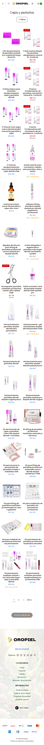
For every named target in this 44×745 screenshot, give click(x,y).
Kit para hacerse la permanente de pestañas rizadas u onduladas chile (11, 468)
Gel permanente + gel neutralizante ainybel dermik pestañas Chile (32, 326)
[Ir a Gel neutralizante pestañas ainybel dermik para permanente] (11, 312)
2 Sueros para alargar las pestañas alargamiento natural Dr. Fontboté (32, 54)
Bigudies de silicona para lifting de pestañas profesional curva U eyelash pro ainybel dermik (11, 249)
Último (29, 600)
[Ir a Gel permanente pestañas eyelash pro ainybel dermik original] (33, 383)
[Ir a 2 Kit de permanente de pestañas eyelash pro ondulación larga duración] (11, 38)
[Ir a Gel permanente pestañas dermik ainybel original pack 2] (11, 383)
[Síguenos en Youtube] (28, 655)
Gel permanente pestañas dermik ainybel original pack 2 (11, 397)
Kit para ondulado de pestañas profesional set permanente (11, 541)
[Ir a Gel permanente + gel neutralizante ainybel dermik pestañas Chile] (33, 312)
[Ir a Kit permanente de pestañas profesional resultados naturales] (33, 527)
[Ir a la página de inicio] (20, 3)
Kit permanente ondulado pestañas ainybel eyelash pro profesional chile (32, 576)
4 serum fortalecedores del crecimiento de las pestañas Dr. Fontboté (32, 130)
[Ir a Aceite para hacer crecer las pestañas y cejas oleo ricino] (11, 191)
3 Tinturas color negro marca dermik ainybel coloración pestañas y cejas (11, 130)
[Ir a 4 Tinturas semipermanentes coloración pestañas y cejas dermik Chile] (11, 152)
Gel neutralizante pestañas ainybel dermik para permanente (11, 327)
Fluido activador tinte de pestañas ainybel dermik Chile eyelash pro (32, 289)
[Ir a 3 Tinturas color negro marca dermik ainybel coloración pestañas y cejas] (11, 114)
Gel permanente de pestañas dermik (11, 362)
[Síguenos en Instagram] (18, 655)
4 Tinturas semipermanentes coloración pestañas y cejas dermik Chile (11, 168)
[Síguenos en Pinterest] (34, 655)
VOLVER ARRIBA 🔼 (22, 615)
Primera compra (22, 690)
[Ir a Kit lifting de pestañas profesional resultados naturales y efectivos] (33, 417)
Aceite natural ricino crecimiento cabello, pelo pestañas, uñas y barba (32, 168)
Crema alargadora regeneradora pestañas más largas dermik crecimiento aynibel (32, 249)
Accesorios (22, 677)
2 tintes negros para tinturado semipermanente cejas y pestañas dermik (11, 93)
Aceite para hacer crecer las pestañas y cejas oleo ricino (11, 206)
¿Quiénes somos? (22, 699)
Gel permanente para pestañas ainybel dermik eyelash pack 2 (32, 363)
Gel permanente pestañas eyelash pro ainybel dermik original (33, 397)
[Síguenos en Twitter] (24, 655)
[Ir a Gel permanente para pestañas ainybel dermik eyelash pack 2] (33, 349)
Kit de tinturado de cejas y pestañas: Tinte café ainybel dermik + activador (11, 432)
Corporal (22, 671)
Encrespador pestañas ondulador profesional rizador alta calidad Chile (11, 289)
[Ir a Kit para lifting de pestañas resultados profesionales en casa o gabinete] (11, 491)
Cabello (22, 674)
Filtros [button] (23, 20)
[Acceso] (32, 3)
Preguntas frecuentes (22, 696)
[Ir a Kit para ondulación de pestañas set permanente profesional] (33, 491)
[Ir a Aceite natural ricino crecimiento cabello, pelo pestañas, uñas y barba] (33, 152)
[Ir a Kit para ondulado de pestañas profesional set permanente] (11, 527)
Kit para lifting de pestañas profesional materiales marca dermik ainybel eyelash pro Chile (32, 469)
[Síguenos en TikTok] (31, 655)
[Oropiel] (22, 640)
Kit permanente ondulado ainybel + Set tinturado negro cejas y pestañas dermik (11, 577)
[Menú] (2, 3)
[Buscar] (8, 3)
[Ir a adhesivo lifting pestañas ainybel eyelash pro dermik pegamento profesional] (33, 191)
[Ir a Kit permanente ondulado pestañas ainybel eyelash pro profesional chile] (33, 561)
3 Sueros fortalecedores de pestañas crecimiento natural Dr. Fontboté (32, 92)
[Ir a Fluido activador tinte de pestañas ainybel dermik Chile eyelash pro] (33, 274)
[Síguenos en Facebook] (21, 655)
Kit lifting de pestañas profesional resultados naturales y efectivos (32, 432)
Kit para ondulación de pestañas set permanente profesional (32, 506)
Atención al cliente (22, 649)
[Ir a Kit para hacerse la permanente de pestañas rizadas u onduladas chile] (11, 453)
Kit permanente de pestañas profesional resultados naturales (32, 541)
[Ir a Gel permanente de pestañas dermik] (11, 349)
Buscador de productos (22, 680)
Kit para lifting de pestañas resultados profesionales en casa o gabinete (11, 506)
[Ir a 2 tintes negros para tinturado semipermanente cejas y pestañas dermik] (11, 76)
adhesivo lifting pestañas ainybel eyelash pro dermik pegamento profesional (32, 208)
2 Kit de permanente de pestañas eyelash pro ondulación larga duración (11, 54)
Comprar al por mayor (22, 693)
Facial (22, 668)
